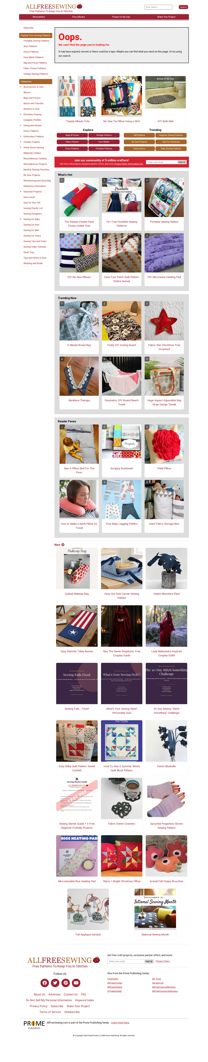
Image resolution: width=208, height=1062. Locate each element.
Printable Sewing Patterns (36, 40)
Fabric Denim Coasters (121, 823)
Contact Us (71, 994)
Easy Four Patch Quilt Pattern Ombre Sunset (121, 279)
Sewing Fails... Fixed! (77, 708)
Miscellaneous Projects (35, 164)
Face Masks (104, 142)
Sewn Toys (28, 252)
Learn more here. (120, 1022)
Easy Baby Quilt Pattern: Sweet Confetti (77, 768)
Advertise (54, 994)
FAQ (83, 994)
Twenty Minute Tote (77, 121)
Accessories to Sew (33, 87)
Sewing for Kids (31, 224)
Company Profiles (32, 120)
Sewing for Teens (32, 235)
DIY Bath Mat (165, 121)
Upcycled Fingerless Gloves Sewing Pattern (166, 825)
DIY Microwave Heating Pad (164, 277)
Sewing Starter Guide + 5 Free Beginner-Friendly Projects (77, 825)
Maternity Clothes (32, 153)
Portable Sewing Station (164, 221)
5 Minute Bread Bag (79, 345)
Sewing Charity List (33, 208)
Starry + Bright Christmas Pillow (122, 881)
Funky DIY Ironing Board (121, 345)
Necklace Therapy (79, 400)
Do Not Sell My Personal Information (49, 1000)
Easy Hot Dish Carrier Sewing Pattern (121, 596)
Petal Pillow (164, 468)
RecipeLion (157, 983)
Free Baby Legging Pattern (122, 523)
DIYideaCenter (114, 991)
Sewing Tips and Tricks (34, 241)
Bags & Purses (72, 135)
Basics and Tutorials (33, 103)
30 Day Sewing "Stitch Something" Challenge (166, 710)
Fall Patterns (139, 135)
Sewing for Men (31, 230)
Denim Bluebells (166, 766)
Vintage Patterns (104, 135)
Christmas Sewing (32, 114)
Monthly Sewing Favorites (36, 169)
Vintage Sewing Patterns (35, 74)
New (57, 544)
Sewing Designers (32, 213)
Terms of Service (50, 1012)
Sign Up (182, 162)
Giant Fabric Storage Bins (164, 523)
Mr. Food (156, 979)
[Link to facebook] (44, 983)
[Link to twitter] (55, 983)
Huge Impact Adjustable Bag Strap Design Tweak (164, 402)
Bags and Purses (31, 98)
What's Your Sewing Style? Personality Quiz (121, 710)
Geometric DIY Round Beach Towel (122, 402)
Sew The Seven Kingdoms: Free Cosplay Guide (121, 653)
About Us (39, 994)
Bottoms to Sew (31, 109)
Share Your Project (78, 1006)
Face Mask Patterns (33, 57)
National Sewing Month (155, 934)
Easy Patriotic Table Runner (77, 651)
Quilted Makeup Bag (77, 593)
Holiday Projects (31, 142)
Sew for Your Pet (31, 202)
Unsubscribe (72, 1012)
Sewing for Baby (31, 219)
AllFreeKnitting (114, 987)
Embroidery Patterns (33, 136)
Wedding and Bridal (33, 263)
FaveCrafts (112, 979)
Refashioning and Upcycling (37, 180)
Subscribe (28, 27)
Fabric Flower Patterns (34, 68)
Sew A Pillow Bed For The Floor (79, 470)
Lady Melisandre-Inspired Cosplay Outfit (166, 653)
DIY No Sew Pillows (79, 277)
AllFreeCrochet (114, 983)
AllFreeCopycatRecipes (164, 987)
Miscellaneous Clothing (35, 158)
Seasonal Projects (32, 191)
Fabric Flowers (72, 142)
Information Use (135, 164)
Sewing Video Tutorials (34, 246)
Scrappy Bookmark (121, 468)
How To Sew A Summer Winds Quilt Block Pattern (122, 768)
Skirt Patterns (30, 46)
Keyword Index (84, 1000)
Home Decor (139, 148)
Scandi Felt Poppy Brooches (166, 881)
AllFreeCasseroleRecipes (165, 991)
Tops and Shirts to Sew (34, 257)
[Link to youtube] (76, 983)
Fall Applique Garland (88, 934)
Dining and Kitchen (32, 125)
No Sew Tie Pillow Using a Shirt (121, 121)
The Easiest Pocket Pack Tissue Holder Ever (79, 224)
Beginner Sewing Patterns (171, 135)
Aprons (27, 92)
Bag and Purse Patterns (35, 63)
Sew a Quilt (29, 197)
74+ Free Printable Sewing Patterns (121, 224)
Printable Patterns (104, 148)
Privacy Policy (121, 164)
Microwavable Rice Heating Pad (77, 881)
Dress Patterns (31, 51)
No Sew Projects (31, 175)
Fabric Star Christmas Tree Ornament (164, 347)
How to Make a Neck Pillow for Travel (79, 526)
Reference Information (34, 186)
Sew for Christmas (171, 142)
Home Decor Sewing (33, 147)
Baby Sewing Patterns (171, 148)
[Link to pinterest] (65, 983)
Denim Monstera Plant (166, 593)
